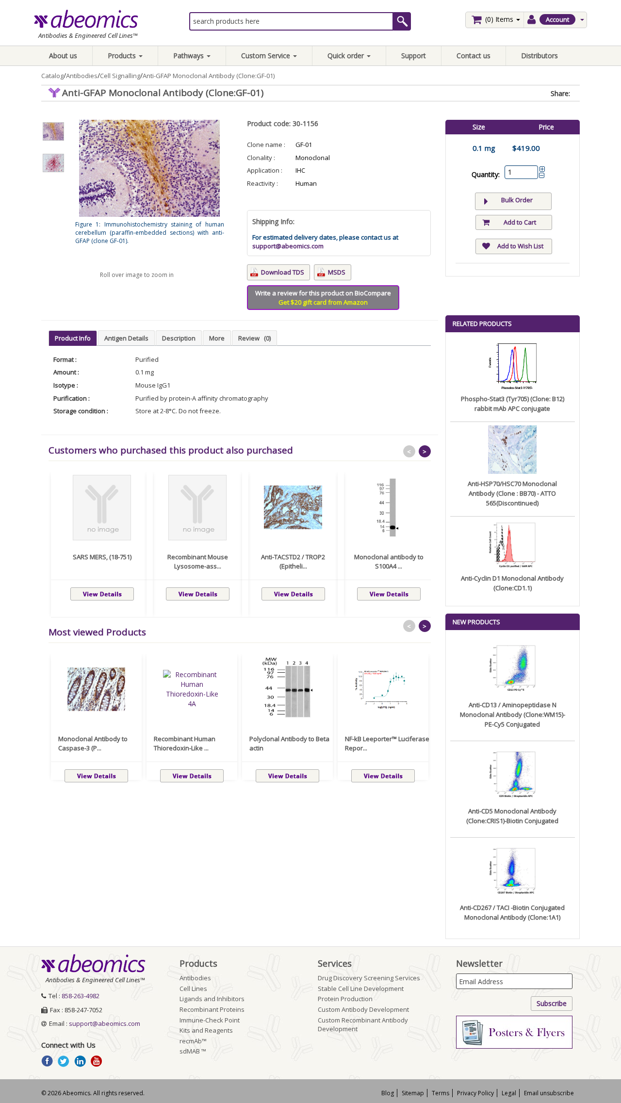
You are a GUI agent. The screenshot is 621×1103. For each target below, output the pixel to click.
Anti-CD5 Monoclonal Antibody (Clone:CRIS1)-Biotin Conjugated (512, 816)
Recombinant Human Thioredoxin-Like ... (184, 743)
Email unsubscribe (549, 1093)
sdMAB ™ (193, 1051)
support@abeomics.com (288, 246)
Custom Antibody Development (363, 1009)
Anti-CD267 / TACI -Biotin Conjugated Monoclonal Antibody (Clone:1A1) (512, 912)
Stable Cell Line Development (361, 988)
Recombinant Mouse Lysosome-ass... (197, 561)
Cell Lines (193, 988)
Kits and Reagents (206, 1030)
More (217, 338)
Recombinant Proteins (212, 1009)
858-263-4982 (80, 995)
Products (123, 55)
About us (63, 55)
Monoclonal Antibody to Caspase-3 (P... (93, 743)
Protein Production (345, 998)
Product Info (73, 338)
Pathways (189, 55)
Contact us (473, 55)
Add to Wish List (520, 246)
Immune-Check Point (210, 1020)
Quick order (346, 55)
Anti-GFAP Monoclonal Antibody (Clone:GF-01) (209, 75)
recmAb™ (193, 1041)
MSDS (336, 272)
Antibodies (82, 75)
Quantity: (486, 174)
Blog (387, 1093)
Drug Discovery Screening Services (369, 977)
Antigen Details (126, 338)
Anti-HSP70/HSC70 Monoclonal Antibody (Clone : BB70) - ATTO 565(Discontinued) (512, 493)
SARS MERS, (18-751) (102, 556)
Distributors (539, 55)
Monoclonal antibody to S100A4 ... (389, 561)
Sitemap (413, 1093)
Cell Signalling (120, 75)
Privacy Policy (475, 1093)
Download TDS (282, 272)
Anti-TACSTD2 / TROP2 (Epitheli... (293, 561)
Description (179, 338)
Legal (509, 1093)
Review (254, 338)
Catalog (52, 75)
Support (413, 55)
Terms (440, 1093)
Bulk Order (517, 199)
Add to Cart (520, 222)
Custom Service (266, 55)
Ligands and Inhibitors (212, 998)
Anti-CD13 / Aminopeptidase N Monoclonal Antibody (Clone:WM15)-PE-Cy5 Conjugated (512, 714)
